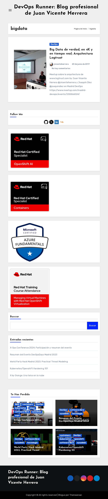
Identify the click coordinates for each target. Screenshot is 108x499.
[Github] (46, 122)
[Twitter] (51, 122)
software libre (22, 412)
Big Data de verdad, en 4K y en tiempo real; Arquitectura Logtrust (71, 53)
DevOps (54, 44)
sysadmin (36, 412)
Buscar (14, 316)
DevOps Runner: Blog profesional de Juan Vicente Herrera (28, 477)
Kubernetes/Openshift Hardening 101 (29, 368)
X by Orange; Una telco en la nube (27, 375)
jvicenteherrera (61, 64)
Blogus (61, 495)
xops (17, 415)
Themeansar (75, 495)
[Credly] (62, 122)
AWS (17, 404)
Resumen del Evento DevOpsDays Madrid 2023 (33, 354)
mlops (32, 408)
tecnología (77, 413)
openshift (79, 439)
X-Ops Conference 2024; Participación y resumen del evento (41, 347)
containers (27, 404)
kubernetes (20, 408)
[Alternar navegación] (10, 10)
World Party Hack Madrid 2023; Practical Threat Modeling (39, 361)
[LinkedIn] (56, 122)
